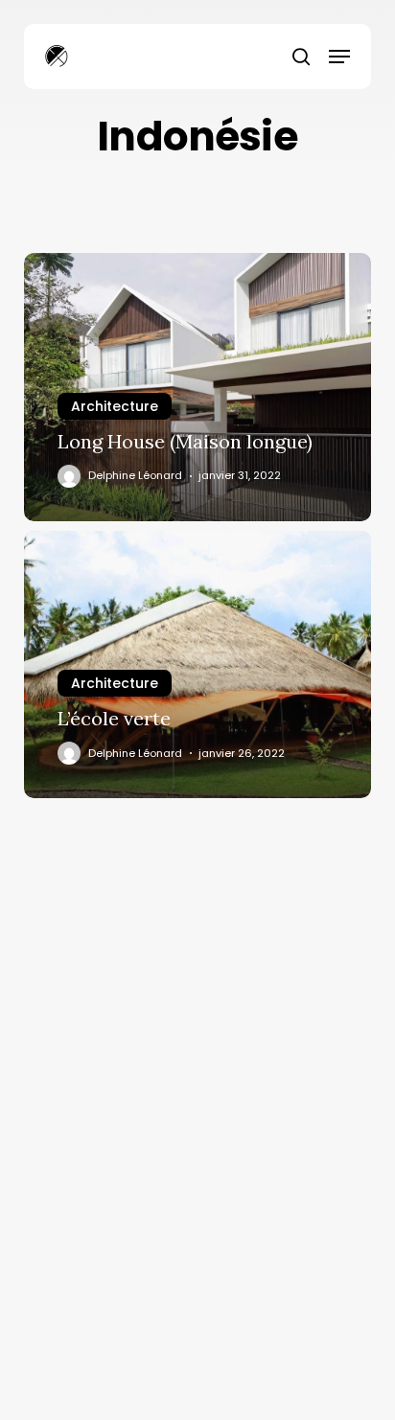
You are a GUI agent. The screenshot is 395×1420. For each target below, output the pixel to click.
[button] (339, 56)
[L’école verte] (198, 664)
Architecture (114, 406)
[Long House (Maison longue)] (198, 386)
